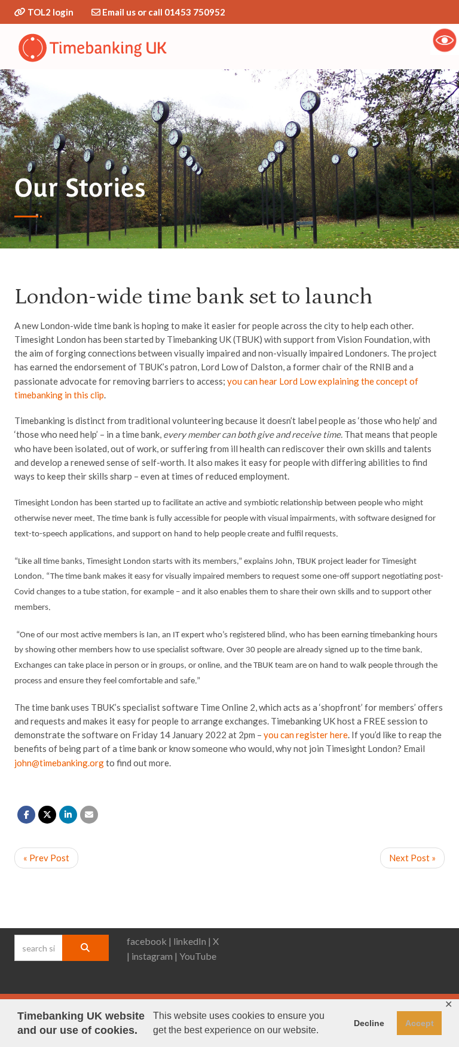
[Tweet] (47, 815)
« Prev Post (46, 857)
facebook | (149, 941)
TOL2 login (50, 12)
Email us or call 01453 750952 (163, 12)
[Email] (89, 815)
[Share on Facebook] (26, 815)
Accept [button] (419, 1023)
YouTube (197, 956)
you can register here (306, 734)
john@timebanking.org (59, 762)
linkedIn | (192, 941)
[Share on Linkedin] (68, 815)
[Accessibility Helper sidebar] (444, 40)
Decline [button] (369, 1023)
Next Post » (412, 857)
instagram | (154, 956)
